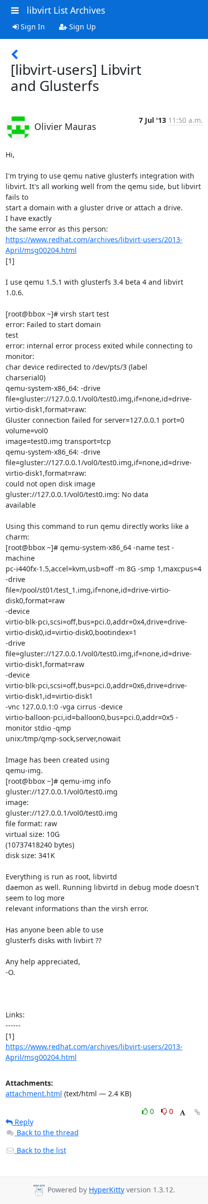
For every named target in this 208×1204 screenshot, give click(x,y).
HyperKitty (106, 1189)
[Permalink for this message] (197, 1112)
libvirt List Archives (66, 10)
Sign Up (81, 26)
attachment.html (34, 1093)
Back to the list (40, 1150)
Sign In (32, 26)
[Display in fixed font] (182, 1113)
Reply (23, 1122)
